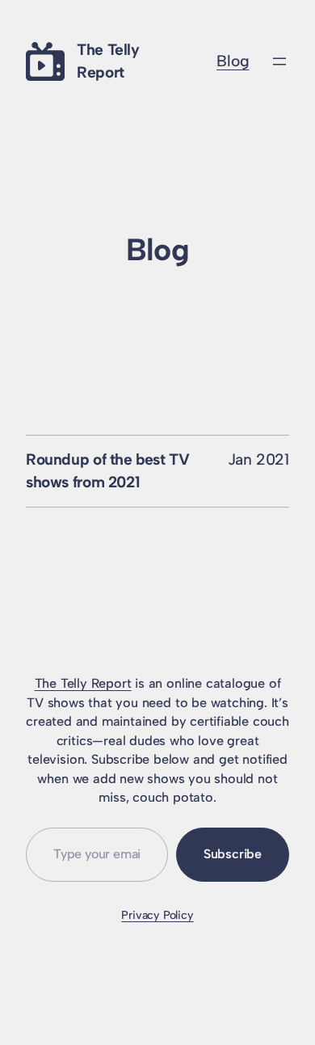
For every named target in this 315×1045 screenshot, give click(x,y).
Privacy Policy (157, 915)
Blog (232, 61)
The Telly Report (83, 683)
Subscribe (233, 854)
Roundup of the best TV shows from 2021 (108, 470)
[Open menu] (279, 61)
